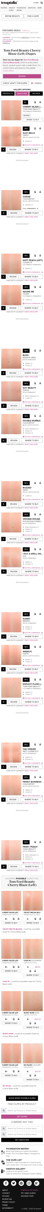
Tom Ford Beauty (31, 109)
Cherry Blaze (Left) (22, 885)
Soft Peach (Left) (33, 260)
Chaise (27, 196)
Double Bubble (32, 420)
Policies (5, 1196)
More (40, 8)
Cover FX (27, 262)
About (5, 1190)
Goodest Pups (27, 1196)
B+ (6, 919)
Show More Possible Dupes (22, 1098)
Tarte (25, 135)
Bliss (26, 355)
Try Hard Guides (28, 1193)
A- (28, 919)
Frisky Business (32, 781)
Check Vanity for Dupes (15, 83)
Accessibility (7, 1208)
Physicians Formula (33, 521)
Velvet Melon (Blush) (33, 913)
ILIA (24, 556)
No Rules (28, 1065)
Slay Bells (29, 133)
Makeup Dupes (12, 9)
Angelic (27, 651)
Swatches (32, 8)
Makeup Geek (29, 357)
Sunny (26, 618)
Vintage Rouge (31, 519)
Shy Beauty (29, 388)
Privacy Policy (8, 1202)
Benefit (26, 621)
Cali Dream (29, 749)
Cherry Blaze (8, 71)
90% (26, 383)
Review (22, 76)
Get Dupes (22, 1116)
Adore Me (28, 291)
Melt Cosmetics (30, 751)
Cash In (27, 961)
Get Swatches (22, 1140)
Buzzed (27, 487)
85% (26, 679)
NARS (25, 490)
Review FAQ (7, 1199)
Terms (5, 1205)
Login (35, 3)
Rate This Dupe (31, 153)
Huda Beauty (29, 849)
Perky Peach (30, 846)
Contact (6, 1193)
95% (26, 128)
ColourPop (6, 41)
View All (26, 30)
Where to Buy (33, 120)
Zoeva (26, 390)
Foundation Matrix (21, 9)
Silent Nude (29, 1013)
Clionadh (6, 37)
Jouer (26, 294)
